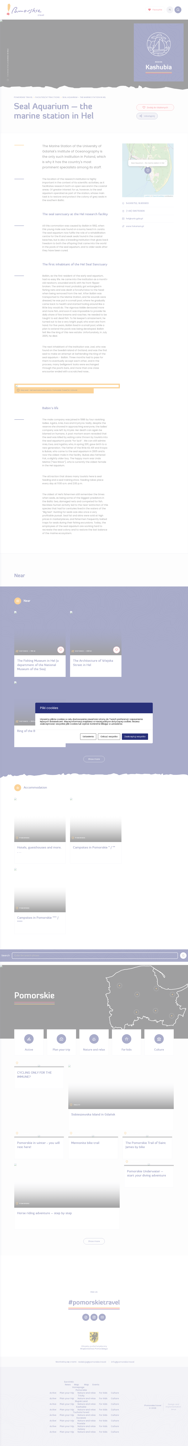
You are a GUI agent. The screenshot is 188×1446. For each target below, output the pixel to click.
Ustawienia (88, 736)
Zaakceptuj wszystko (135, 736)
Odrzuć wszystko (109, 736)
